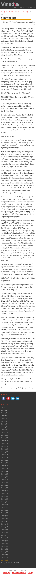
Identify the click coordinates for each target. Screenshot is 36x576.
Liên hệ (30, 573)
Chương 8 (4, 427)
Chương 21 (4, 463)
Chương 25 (4, 474)
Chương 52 (4, 549)
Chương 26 (4, 477)
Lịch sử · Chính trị (19, 7)
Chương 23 (4, 468)
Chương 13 (4, 440)
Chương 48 (4, 538)
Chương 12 (4, 438)
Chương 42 (4, 521)
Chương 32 (4, 493)
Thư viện (3, 12)
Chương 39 (4, 513)
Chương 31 (4, 490)
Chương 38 (4, 510)
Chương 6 (4, 421)
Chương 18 (4, 454)
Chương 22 (4, 465)
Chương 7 (4, 424)
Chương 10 (4, 432)
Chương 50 (4, 543)
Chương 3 (4, 413)
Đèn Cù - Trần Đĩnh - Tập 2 (22, 12)
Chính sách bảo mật (19, 573)
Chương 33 (4, 496)
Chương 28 (4, 482)
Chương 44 (4, 527)
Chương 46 (4, 532)
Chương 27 (4, 479)
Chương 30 (4, 488)
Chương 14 (4, 443)
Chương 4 (4, 415)
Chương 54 (4, 554)
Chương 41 (4, 518)
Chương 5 (4, 418)
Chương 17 (4, 452)
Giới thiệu (6, 573)
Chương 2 (4, 410)
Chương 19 (4, 457)
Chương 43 (4, 524)
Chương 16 (4, 449)
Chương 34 (4, 499)
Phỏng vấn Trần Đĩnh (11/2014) (10, 563)
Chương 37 (4, 507)
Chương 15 (4, 446)
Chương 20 (4, 460)
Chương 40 (4, 515)
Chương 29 (4, 485)
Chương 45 (4, 529)
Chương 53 (4, 552)
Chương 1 (4, 407)
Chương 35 (4, 502)
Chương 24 (4, 471)
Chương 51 (4, 546)
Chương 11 (4, 435)
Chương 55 (4, 557)
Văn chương (31, 7)
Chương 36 (4, 504)
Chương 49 (4, 540)
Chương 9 (4, 429)
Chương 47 (4, 535)
